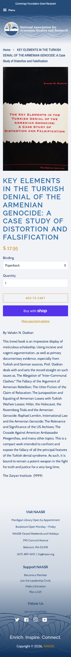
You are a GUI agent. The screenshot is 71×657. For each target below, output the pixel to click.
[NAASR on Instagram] (35, 620)
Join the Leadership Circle (35, 580)
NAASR (49, 646)
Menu (11, 10)
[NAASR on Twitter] (17, 620)
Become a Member (35, 575)
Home (6, 49)
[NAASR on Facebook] (26, 620)
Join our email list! (35, 611)
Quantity (9, 276)
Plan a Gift (35, 592)
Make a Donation (35, 586)
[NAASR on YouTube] (44, 620)
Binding (8, 258)
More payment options (35, 321)
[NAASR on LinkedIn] (54, 620)
